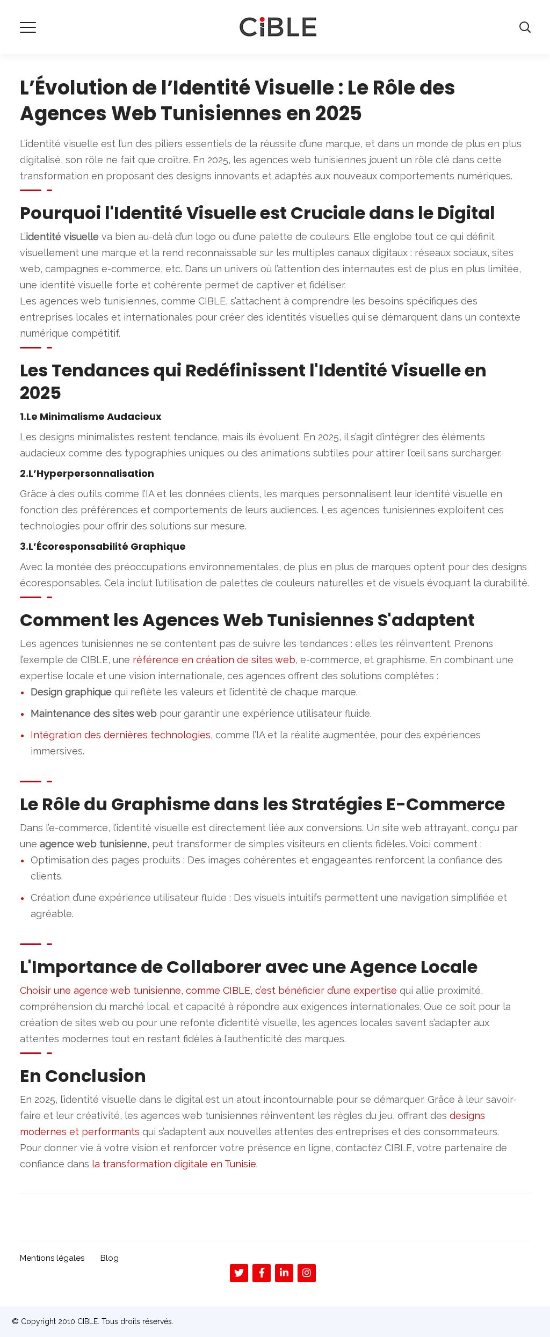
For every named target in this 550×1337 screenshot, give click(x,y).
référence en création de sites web (214, 659)
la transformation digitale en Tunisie (174, 1163)
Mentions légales (52, 1258)
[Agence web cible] (278, 26)
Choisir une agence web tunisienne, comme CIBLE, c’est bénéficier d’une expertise (208, 990)
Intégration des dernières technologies (121, 734)
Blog (109, 1258)
